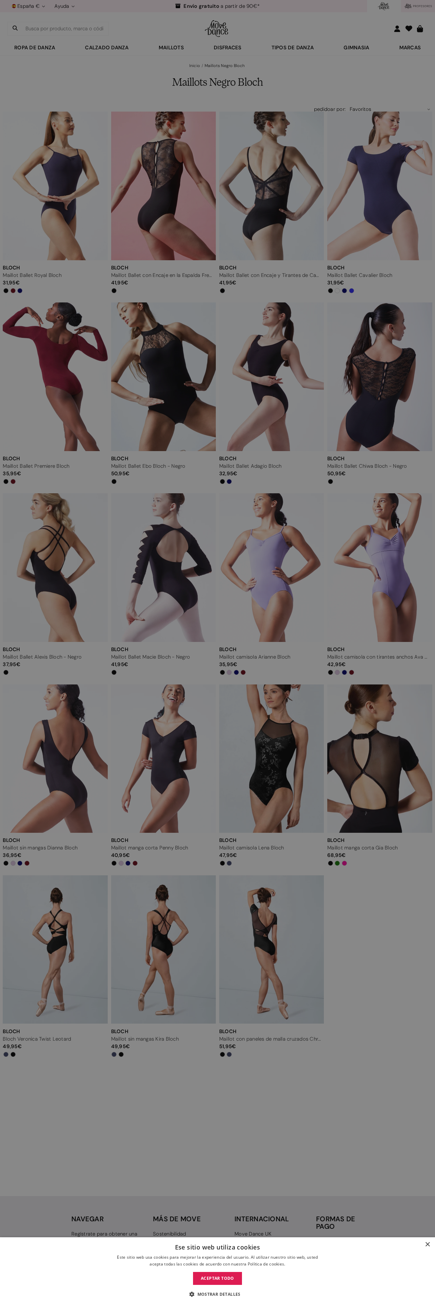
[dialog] (217, 1272)
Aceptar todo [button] (217, 1278)
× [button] (427, 1244)
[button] (217, 1294)
